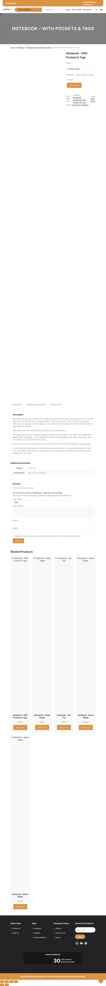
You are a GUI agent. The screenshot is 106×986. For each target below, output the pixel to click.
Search (80, 937)
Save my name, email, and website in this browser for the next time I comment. (48, 536)
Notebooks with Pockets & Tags (39, 48)
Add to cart (74, 85)
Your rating (18, 499)
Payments (37, 928)
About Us (16, 933)
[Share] (11, 981)
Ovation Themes (67, 976)
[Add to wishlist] (13, 54)
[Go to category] (40, 10)
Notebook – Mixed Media (86, 716)
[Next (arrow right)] (7, 985)
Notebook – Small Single (42, 716)
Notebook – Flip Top (64, 716)
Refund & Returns (40, 937)
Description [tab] (17, 405)
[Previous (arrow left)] (2, 985)
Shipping (37, 933)
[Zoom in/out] (2, 981)
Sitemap (58, 928)
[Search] (56, 9)
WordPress (81, 976)
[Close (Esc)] (16, 981)
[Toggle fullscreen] (7, 981)
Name (16, 520)
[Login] (101, 10)
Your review (18, 506)
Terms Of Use (60, 933)
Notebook (21, 48)
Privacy (58, 937)
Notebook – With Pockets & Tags (20, 716)
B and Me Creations (80, 105)
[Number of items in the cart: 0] (96, 9)
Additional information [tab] (36, 405)
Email (16, 528)
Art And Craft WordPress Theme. (33, 976)
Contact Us (16, 928)
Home (13, 48)
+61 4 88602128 (10, 3)
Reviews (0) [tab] (55, 405)
